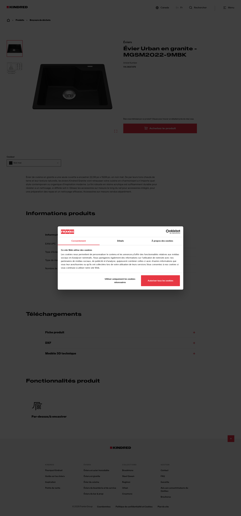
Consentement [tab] (78, 241)
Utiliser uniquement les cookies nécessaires (120, 280)
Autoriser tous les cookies (160, 280)
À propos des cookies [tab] (162, 241)
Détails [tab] (120, 241)
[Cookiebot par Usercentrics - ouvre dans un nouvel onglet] (168, 232)
